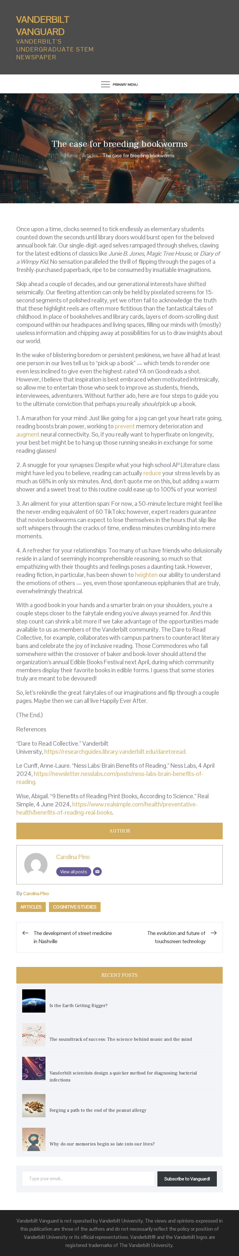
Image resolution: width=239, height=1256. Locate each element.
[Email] (97, 871)
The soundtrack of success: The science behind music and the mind (121, 1039)
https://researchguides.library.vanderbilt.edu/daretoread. (115, 752)
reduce (152, 473)
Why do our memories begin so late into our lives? (102, 1144)
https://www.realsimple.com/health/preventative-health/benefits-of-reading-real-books (107, 808)
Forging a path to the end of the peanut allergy (98, 1110)
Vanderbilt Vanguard (42, 25)
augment (28, 434)
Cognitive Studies (74, 907)
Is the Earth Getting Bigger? (79, 1006)
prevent (125, 426)
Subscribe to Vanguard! (187, 1179)
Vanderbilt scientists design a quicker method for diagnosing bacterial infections (123, 1076)
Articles (31, 907)
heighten (146, 575)
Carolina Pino (73, 857)
